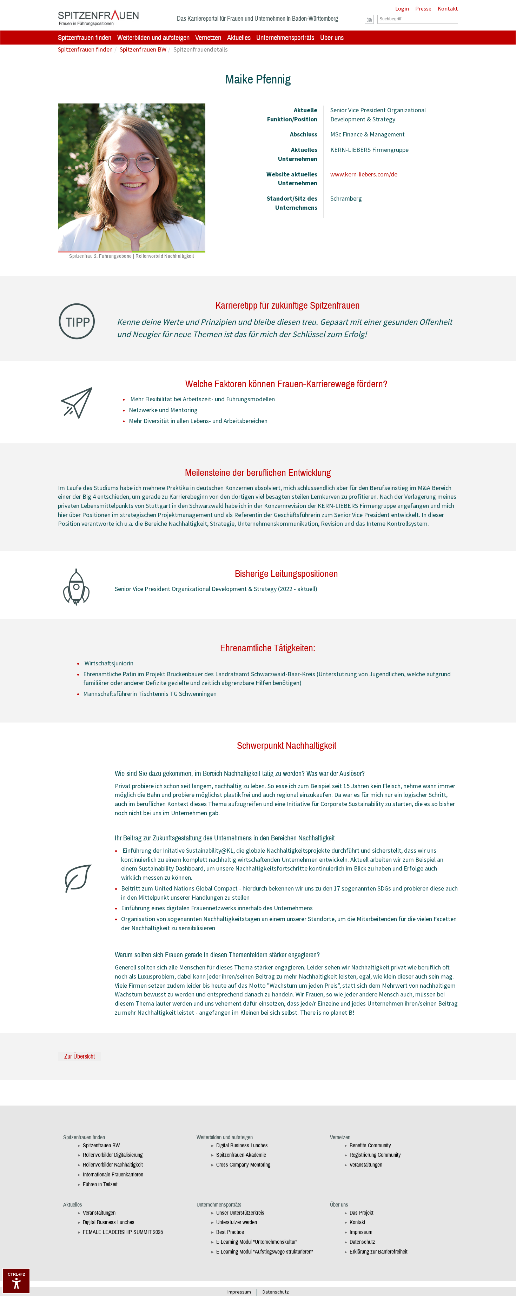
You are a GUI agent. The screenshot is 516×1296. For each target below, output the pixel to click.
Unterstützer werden (236, 1222)
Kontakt (448, 8)
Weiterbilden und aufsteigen (153, 37)
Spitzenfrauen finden (84, 37)
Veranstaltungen (366, 1165)
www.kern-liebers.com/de (363, 174)
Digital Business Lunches (242, 1145)
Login (402, 8)
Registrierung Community (375, 1155)
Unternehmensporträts (285, 37)
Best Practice (230, 1232)
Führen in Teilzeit (100, 1184)
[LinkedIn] (369, 19)
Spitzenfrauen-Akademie (241, 1155)
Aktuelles (239, 37)
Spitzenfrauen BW (143, 49)
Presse (423, 8)
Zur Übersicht (79, 1056)
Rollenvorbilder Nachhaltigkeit (113, 1165)
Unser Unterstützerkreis (240, 1213)
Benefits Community (370, 1145)
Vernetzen (208, 37)
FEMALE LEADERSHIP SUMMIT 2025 (123, 1232)
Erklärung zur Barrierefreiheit (379, 1252)
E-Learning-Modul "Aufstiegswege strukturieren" (264, 1252)
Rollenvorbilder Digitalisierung (113, 1155)
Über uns (332, 37)
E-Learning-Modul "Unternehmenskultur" (256, 1242)
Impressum (361, 1232)
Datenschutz (362, 1242)
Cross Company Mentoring (243, 1165)
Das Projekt (361, 1213)
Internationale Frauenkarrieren (113, 1174)
